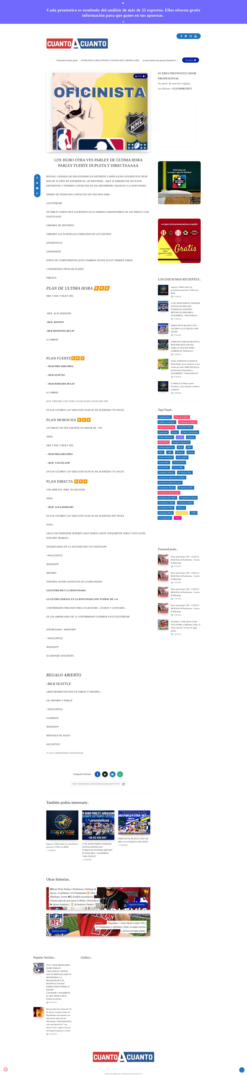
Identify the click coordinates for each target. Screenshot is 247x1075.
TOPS (193, 513)
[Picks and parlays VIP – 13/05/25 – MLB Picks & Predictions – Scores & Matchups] (163, 576)
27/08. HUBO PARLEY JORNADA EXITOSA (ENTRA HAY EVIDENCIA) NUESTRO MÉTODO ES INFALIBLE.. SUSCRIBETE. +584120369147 (97, 850)
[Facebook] (181, 36)
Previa (190, 452)
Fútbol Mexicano (166, 437)
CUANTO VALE (185, 427)
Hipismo (191, 437)
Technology (181, 513)
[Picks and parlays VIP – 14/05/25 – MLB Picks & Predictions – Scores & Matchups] (163, 560)
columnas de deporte (188, 422)
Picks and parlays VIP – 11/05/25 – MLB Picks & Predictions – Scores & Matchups (185, 608)
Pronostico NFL (185, 473)
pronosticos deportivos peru (170, 483)
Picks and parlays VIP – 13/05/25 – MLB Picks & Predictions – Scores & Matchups (185, 576)
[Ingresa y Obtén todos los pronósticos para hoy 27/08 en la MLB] (163, 290)
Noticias (180, 452)
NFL (161, 452)
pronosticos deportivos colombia (172, 478)
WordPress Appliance (113, 1074)
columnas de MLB (166, 427)
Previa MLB (182, 457)
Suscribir (189, 60)
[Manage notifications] (6, 1069)
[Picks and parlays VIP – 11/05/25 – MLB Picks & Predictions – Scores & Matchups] (163, 608)
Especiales (163, 432)
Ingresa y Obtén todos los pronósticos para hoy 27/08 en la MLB (184, 290)
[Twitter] (186, 36)
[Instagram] (191, 36)
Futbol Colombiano (190, 432)
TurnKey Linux (136, 1074)
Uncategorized (164, 518)
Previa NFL (163, 468)
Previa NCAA (179, 462)
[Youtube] (195, 36)
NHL (170, 452)
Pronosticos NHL (186, 488)
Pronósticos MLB (185, 503)
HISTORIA (163, 442)
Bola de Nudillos (181, 417)
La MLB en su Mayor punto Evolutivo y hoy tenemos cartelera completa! (185, 386)
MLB (180, 447)
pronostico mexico (166, 473)
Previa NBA (164, 462)
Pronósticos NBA (166, 508)
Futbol (174, 432)
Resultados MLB (165, 513)
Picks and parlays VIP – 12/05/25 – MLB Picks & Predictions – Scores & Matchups (185, 592)
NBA (189, 447)
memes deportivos (166, 447)
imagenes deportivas (181, 442)
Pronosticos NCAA (166, 488)
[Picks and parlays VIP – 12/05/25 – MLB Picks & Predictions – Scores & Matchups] (163, 592)
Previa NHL (178, 468)
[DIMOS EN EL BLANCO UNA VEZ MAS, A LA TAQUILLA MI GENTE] (163, 328)
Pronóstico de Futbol (167, 498)
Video (177, 518)
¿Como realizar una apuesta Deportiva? (159, 60)
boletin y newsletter (167, 422)
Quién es (181, 508)
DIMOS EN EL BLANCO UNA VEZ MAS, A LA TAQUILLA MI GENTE (184, 328)
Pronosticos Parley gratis (67, 60)
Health (180, 437)
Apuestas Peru (164, 417)
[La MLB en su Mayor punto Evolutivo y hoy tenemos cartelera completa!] (163, 386)
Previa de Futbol (165, 457)
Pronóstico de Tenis (188, 498)
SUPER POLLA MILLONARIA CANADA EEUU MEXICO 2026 (110, 60)
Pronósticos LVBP (166, 503)
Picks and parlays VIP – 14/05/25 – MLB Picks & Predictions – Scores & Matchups (185, 560)
